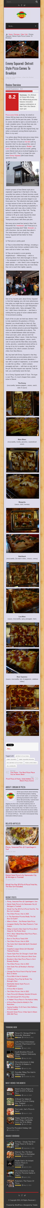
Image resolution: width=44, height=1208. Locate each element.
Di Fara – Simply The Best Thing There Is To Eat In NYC (25, 1144)
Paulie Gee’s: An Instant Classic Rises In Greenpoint (24, 1163)
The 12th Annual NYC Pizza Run (18, 997)
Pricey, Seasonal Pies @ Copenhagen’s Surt (22, 901)
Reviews (17, 34)
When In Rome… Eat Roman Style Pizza (21, 921)
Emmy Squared (15, 155)
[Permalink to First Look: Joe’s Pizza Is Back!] (10, 1115)
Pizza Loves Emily (12, 115)
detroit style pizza (22, 756)
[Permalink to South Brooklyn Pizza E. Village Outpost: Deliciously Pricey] (10, 1057)
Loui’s (8, 149)
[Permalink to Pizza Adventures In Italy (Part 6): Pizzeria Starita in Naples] (10, 1176)
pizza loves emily (31, 762)
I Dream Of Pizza (16, 77)
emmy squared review (26, 759)
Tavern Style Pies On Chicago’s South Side (22, 954)
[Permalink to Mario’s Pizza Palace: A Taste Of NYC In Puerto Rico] (10, 1094)
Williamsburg (11, 766)
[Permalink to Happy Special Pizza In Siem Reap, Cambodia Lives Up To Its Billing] (10, 1123)
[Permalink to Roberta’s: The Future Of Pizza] (10, 1186)
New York (24, 34)
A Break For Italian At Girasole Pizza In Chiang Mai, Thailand (24, 1101)
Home (11, 34)
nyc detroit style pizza (15, 762)
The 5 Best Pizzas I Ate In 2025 (18, 914)
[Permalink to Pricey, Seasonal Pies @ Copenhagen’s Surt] (22, 844)
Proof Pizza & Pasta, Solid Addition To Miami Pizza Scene (20, 779)
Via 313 (27, 142)
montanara (20, 226)
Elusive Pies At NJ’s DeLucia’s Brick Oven (21, 956)
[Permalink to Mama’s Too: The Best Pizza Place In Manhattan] (10, 1157)
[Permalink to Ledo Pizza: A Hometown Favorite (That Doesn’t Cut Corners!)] (10, 1047)
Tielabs (35, 1205)
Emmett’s (31, 228)
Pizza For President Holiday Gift (19, 1128)
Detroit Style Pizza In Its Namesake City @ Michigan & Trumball (21, 876)
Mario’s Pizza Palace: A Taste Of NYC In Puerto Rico (24, 1091)
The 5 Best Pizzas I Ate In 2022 (18, 991)
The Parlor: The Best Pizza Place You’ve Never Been (22, 772)
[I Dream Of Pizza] (22, 17)
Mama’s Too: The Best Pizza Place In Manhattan (25, 1153)
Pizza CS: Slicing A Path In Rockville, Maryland (25, 1034)
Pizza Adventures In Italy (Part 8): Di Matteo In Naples (24, 1064)
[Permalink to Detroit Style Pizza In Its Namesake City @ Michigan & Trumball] (22, 872)
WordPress (18, 1205)
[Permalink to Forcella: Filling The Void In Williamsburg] (10, 1078)
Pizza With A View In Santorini (17, 976)
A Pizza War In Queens (15, 989)
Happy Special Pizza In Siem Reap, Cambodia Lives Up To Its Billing (24, 1120)
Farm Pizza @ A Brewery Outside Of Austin (22, 994)
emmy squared (11, 759)
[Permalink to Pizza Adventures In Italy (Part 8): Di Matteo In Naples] (10, 1068)
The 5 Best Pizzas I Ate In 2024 (18, 941)
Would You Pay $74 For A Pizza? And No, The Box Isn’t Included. (21, 886)
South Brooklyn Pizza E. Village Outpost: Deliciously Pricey (25, 1054)
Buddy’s (29, 146)
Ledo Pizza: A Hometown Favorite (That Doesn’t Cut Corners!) (25, 1044)
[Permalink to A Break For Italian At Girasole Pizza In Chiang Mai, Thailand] (10, 1104)
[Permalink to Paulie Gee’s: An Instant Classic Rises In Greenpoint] (10, 1166)
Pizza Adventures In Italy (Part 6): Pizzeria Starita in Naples (25, 1173)
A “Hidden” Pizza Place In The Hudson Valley (22, 999)
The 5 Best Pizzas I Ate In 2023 (18, 964)
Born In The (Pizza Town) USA (17, 939)
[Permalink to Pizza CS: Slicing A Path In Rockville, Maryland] (10, 1039)
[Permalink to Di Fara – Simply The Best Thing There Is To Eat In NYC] (10, 1147)
